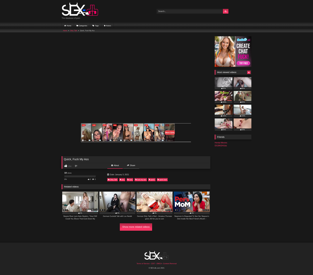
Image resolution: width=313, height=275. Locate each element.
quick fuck (163, 179)
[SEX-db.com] (80, 9)
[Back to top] (305, 267)
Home (69, 26)
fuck (130, 179)
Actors (108, 26)
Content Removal (170, 263)
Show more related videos (136, 227)
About (116, 165)
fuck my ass (141, 179)
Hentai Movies (221, 143)
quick (153, 179)
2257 (153, 263)
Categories (83, 26)
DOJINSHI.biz (221, 146)
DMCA (159, 263)
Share (132, 165)
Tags (97, 26)
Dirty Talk (73, 31)
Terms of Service (143, 263)
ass (123, 179)
